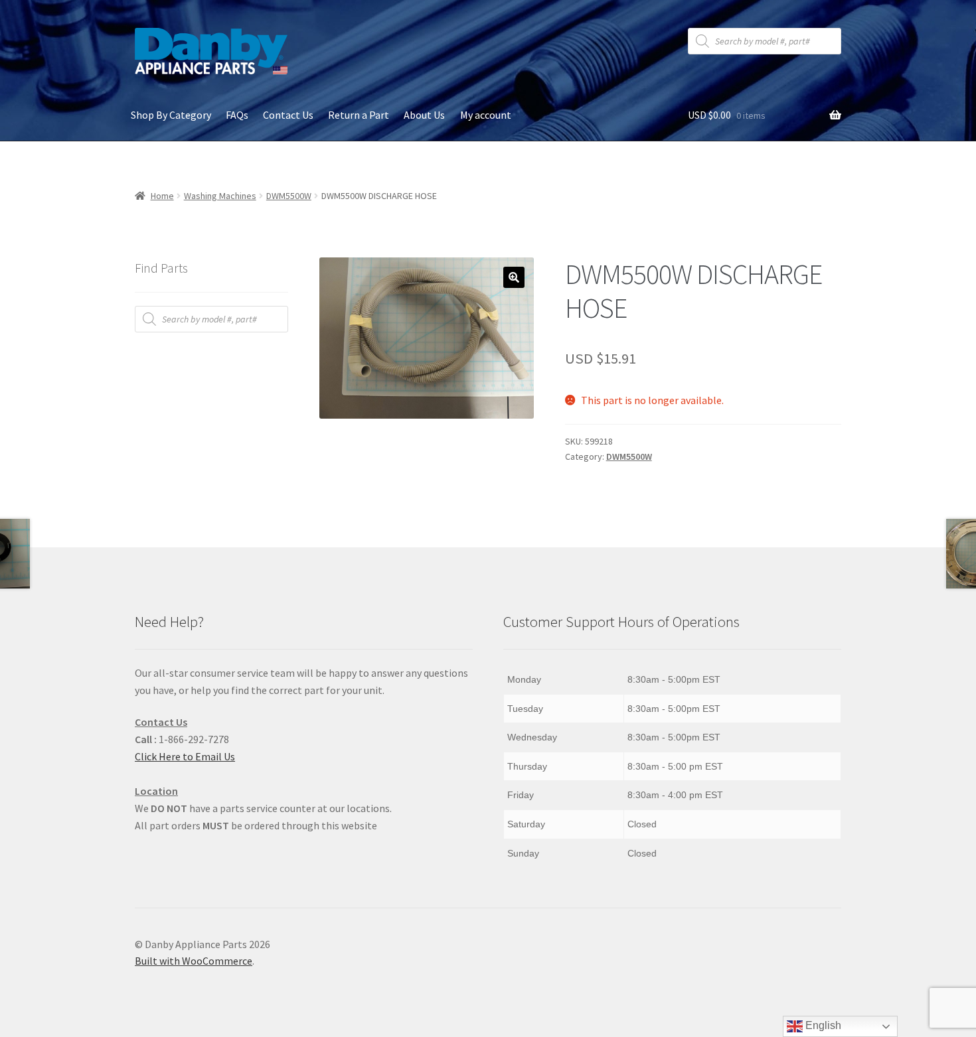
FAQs (237, 114)
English (822, 1025)
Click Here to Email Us (185, 756)
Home (162, 196)
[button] (514, 277)
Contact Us (288, 114)
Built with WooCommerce (193, 960)
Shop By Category (171, 114)
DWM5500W (288, 196)
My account (485, 114)
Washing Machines (220, 196)
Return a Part (358, 114)
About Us (424, 114)
